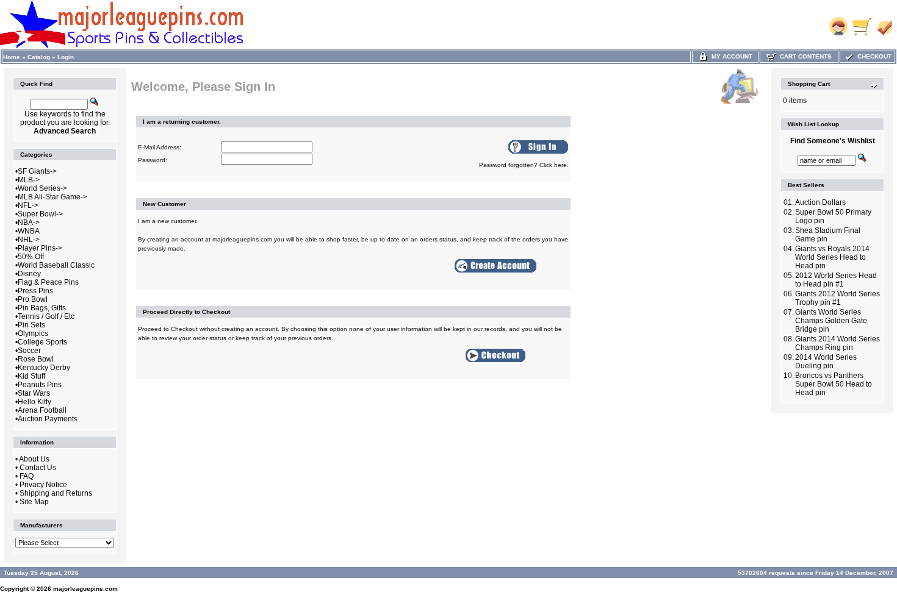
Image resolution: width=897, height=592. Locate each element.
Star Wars (34, 393)
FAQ (27, 476)
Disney (29, 273)
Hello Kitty (34, 402)
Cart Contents (804, 56)
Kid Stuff (31, 376)
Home (11, 57)
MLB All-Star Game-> (52, 197)
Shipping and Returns (56, 493)
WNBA (29, 231)
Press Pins (35, 291)
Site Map (34, 501)
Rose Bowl (36, 359)
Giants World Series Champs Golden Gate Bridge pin (831, 320)
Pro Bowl (33, 299)
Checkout (873, 56)
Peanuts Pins (40, 384)
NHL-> (29, 239)
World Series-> (42, 188)
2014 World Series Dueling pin (826, 361)
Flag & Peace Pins (48, 282)
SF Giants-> (37, 171)
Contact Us (38, 467)
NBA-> (29, 222)
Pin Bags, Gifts (42, 308)
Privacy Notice (43, 484)
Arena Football (42, 410)
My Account (730, 56)
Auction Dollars (820, 202)
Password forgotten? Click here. (524, 165)
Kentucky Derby (44, 367)
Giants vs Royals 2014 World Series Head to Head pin (832, 257)
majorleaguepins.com (85, 588)
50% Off (31, 256)
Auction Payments (47, 419)
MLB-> (29, 180)
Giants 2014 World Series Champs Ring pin (837, 343)
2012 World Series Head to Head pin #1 (836, 279)
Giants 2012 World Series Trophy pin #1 (837, 298)
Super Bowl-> (40, 214)
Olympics (33, 333)
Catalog (38, 57)
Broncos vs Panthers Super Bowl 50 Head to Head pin (833, 384)
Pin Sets (31, 325)
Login (65, 57)
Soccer (29, 350)
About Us (34, 459)
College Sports (42, 342)
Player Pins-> (40, 248)
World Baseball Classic (56, 265)
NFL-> (28, 205)
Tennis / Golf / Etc (46, 316)
